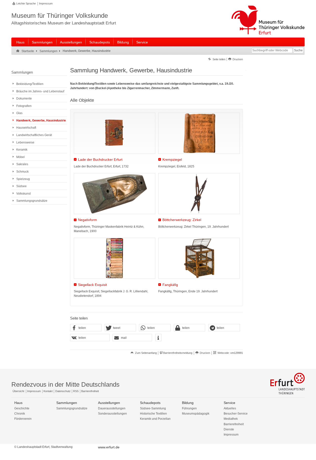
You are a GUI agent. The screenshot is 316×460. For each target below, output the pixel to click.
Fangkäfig (170, 285)
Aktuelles (230, 408)
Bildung (123, 42)
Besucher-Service (236, 413)
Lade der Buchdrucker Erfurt (100, 159)
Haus (20, 42)
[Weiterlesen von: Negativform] (114, 193)
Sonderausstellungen (112, 413)
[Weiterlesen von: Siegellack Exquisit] (114, 258)
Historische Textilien (153, 413)
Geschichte (21, 408)
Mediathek (231, 418)
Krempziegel (172, 159)
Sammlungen (42, 42)
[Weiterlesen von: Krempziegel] (198, 133)
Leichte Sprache (26, 3)
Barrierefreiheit (90, 391)
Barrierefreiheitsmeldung (177, 352)
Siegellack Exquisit (92, 285)
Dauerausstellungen (111, 408)
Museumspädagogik (195, 413)
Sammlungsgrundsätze (71, 408)
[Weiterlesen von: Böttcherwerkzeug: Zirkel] (198, 193)
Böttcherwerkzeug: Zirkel (181, 220)
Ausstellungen (71, 42)
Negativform (87, 220)
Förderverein (23, 418)
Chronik (19, 413)
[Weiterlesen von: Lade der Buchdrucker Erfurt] (114, 133)
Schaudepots (99, 42)
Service (142, 42)
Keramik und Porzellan (155, 418)
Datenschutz (63, 391)
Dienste (229, 429)
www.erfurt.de (108, 447)
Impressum (46, 3)
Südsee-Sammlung (153, 408)
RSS (76, 391)
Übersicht (18, 391)
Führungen (189, 408)
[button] (85, 328)
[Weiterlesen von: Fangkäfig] (198, 258)
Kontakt (48, 391)
